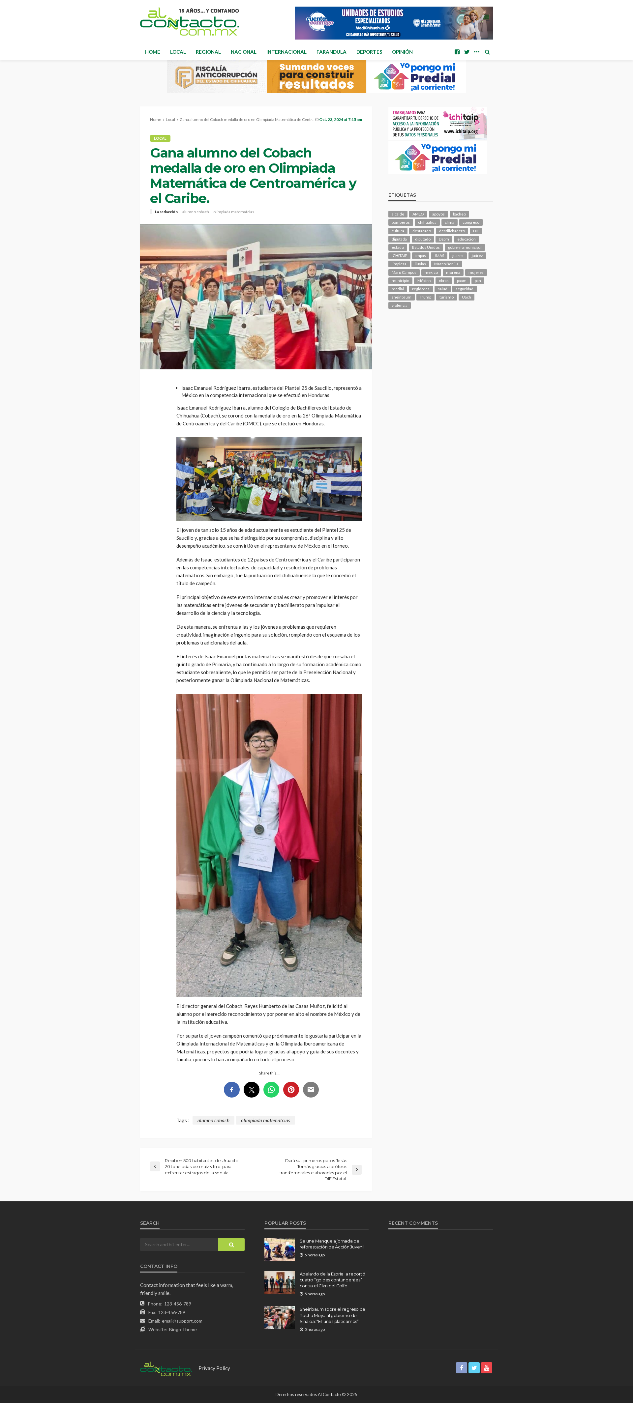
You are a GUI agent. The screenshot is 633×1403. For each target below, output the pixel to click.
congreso (471, 222)
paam (462, 280)
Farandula (331, 52)
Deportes (369, 52)
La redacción (166, 212)
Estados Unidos (426, 247)
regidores (421, 288)
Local (178, 52)
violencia (399, 305)
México (424, 280)
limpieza (399, 263)
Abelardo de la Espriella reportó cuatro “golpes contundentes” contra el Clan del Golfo (332, 1279)
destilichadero (452, 230)
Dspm (444, 239)
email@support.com (182, 1321)
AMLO (418, 214)
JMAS (439, 255)
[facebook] (457, 51)
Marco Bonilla (446, 263)
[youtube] (486, 1367)
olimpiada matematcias (233, 212)
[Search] (487, 51)
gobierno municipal (465, 247)
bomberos (401, 222)
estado (398, 247)
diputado (423, 239)
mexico (431, 272)
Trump (425, 297)
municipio (400, 280)
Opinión (402, 52)
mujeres (476, 272)
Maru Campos (404, 272)
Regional (208, 52)
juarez (458, 255)
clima (449, 222)
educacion (466, 239)
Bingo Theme (183, 1329)
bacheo (459, 214)
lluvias (420, 263)
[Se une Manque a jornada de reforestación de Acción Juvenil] (279, 1249)
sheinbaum (401, 297)
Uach (466, 297)
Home (152, 52)
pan (478, 280)
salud (442, 288)
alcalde (398, 214)
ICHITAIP (399, 255)
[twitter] (467, 51)
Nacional (243, 52)
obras (444, 280)
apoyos (438, 214)
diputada (399, 239)
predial (398, 288)
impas (420, 255)
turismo (446, 297)
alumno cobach (195, 212)
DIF (476, 230)
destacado (421, 230)
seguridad (464, 288)
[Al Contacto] (189, 21)
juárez (477, 255)
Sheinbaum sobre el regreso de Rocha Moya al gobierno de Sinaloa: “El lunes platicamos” (332, 1315)
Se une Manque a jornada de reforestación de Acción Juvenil (332, 1243)
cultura (398, 230)
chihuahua (427, 222)
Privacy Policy (214, 1368)
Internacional (286, 52)
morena (453, 272)
